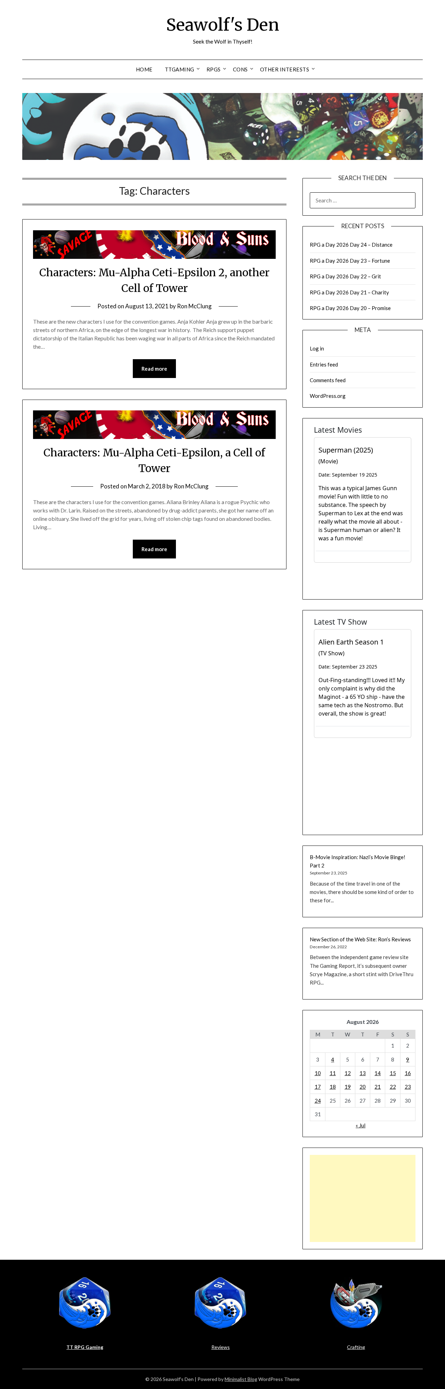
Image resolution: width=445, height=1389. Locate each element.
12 (348, 1073)
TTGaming (179, 69)
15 (393, 1073)
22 (393, 1086)
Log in (317, 348)
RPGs (214, 69)
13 (362, 1073)
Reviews (220, 1347)
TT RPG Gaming (84, 1347)
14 (377, 1073)
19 (348, 1086)
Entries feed (324, 364)
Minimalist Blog (241, 1379)
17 (318, 1086)
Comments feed (328, 380)
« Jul (360, 1125)
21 (377, 1086)
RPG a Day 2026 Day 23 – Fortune (350, 260)
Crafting (356, 1347)
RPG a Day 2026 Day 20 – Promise (350, 308)
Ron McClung (194, 306)
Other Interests (284, 69)
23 (408, 1086)
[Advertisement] (362, 1198)
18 (333, 1086)
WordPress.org (328, 396)
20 (362, 1086)
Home (144, 69)
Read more (154, 368)
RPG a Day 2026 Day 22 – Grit (345, 276)
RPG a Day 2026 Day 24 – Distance (351, 244)
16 (408, 1073)
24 (318, 1100)
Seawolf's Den (222, 24)
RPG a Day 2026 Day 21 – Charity (349, 292)
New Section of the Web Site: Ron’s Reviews (360, 939)
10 (318, 1073)
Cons (240, 69)
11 (333, 1073)
